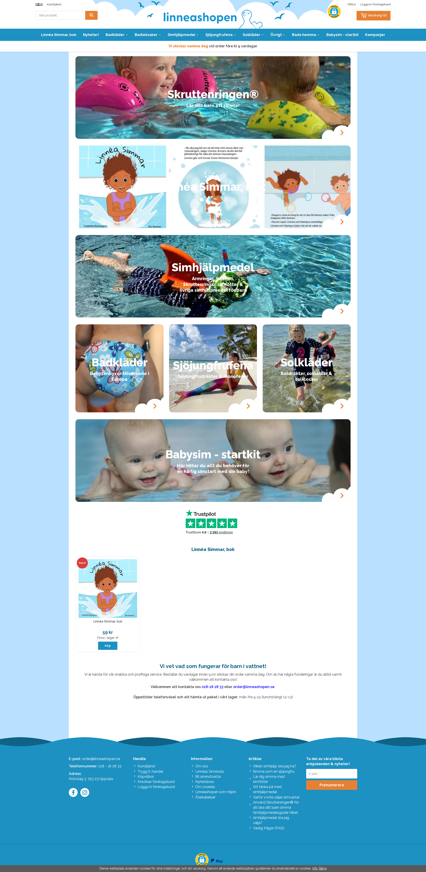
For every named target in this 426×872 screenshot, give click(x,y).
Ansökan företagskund (156, 782)
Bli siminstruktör (208, 776)
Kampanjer (375, 35)
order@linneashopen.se (101, 759)
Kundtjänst (54, 4)
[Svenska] (37, 4)
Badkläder (115, 35)
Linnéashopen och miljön (215, 792)
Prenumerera (332, 785)
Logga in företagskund (375, 4)
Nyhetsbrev (204, 782)
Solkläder (251, 35)
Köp (108, 645)
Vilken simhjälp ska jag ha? (274, 766)
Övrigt (276, 35)
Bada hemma (304, 35)
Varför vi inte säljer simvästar (276, 797)
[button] (334, 11)
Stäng (323, 868)
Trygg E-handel (150, 771)
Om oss (201, 766)
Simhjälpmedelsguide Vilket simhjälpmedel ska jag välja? (275, 817)
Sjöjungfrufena (219, 35)
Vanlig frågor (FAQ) (268, 828)
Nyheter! (91, 35)
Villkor (351, 4)
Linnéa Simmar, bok (58, 35)
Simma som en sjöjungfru (273, 771)
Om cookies (205, 787)
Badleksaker (146, 35)
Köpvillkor (146, 776)
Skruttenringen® (213, 94)
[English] (41, 4)
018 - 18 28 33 (109, 766)
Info (315, 868)
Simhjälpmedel (181, 35)
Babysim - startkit (342, 35)
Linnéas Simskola (209, 771)
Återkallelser (205, 797)
